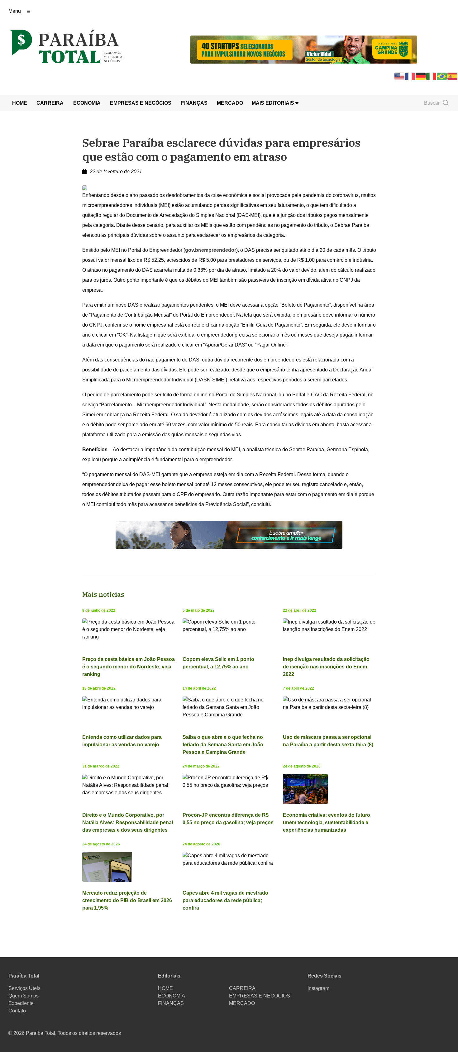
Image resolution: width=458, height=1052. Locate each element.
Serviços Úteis (24, 988)
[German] (421, 76)
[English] (399, 76)
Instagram (318, 988)
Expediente (21, 1003)
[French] (410, 76)
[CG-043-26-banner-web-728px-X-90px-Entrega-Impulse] (303, 49)
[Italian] (431, 76)
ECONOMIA (87, 103)
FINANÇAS (194, 103)
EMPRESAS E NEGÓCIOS (140, 103)
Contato (17, 1010)
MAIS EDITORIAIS (273, 103)
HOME (19, 103)
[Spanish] (452, 76)
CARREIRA (50, 103)
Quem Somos (23, 995)
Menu (14, 11)
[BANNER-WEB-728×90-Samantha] (229, 534)
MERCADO (230, 103)
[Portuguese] (442, 76)
